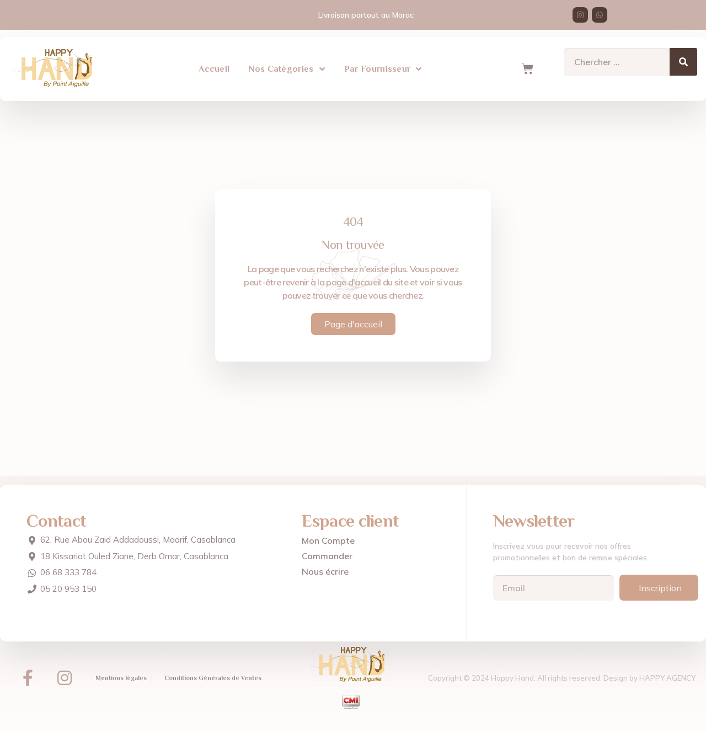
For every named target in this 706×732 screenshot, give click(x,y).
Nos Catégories (281, 69)
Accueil (214, 69)
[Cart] (527, 69)
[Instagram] (580, 15)
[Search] (683, 62)
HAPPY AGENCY (667, 677)
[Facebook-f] (27, 677)
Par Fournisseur (377, 69)
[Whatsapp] (599, 15)
